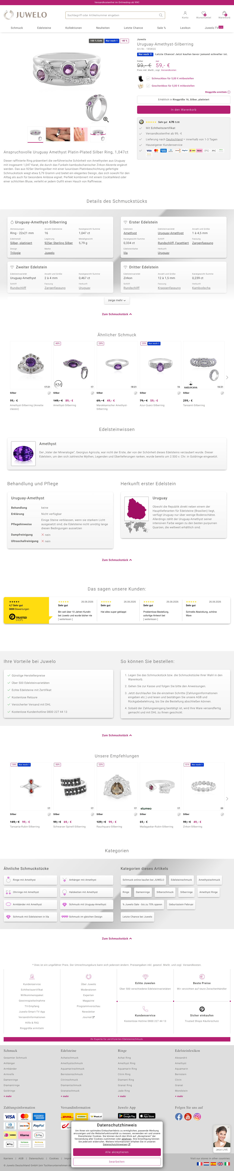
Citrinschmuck (69, 1080)
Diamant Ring (126, 1080)
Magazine (88, 1001)
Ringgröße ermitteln (32, 1028)
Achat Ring (124, 1058)
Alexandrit (181, 1058)
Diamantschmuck (71, 1085)
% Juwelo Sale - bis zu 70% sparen (142, 904)
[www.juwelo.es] (213, 1163)
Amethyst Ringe (208, 892)
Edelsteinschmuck (181, 880)
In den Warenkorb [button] (184, 110)
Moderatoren (88, 990)
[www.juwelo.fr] (199, 1163)
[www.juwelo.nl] (206, 1163)
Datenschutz (36, 1158)
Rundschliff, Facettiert (173, 243)
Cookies (54, 1158)
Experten (88, 995)
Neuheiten (103, 28)
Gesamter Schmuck (15, 1058)
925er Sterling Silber (59, 243)
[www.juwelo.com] (220, 1163)
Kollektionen (73, 28)
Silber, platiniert (21, 243)
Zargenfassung (202, 243)
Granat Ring (125, 1085)
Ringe (126, 892)
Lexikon (185, 28)
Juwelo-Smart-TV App (32, 1012)
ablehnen (127, 1139)
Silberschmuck (165, 892)
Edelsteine (44, 28)
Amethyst (130, 233)
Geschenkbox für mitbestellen (173, 86)
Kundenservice (32, 984)
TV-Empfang (32, 1006)
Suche (161, 15)
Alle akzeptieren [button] (117, 1152)
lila (126, 253)
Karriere (8, 1158)
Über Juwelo (88, 984)
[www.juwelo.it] (227, 1163)
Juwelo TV (214, 28)
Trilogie (15, 253)
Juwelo (50, 253)
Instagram (197, 1116)
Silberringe (186, 892)
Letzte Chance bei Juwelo (137, 917)
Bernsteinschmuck (72, 1074)
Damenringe (143, 892)
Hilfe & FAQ (32, 1023)
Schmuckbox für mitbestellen (173, 78)
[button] (185, 15)
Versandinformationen (32, 1017)
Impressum (70, 1158)
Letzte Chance (133, 28)
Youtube (188, 1116)
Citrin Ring (124, 1074)
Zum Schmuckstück (115, 314)
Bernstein (180, 1074)
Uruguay (163, 253)
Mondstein (181, 1091)
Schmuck (17, 28)
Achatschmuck (70, 1058)
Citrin (178, 1080)
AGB (20, 1158)
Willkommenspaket (32, 995)
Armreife (9, 1074)
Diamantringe (12, 1085)
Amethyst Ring (126, 1063)
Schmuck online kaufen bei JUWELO (143, 880)
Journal (87, 1017)
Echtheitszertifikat (32, 990)
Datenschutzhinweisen (115, 1144)
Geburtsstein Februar (181, 904)
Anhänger (9, 1063)
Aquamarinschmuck (73, 1069)
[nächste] (227, 377)
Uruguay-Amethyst (171, 233)
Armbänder (10, 1069)
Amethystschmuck (209, 880)
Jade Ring (124, 1091)
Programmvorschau (88, 1006)
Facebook (178, 1116)
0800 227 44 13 (157, 1021)
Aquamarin (181, 1069)
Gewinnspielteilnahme (32, 1001)
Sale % (161, 28)
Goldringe (9, 1091)
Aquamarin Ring (127, 1069)
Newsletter (88, 1012)
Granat (179, 1085)
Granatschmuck (70, 1091)
